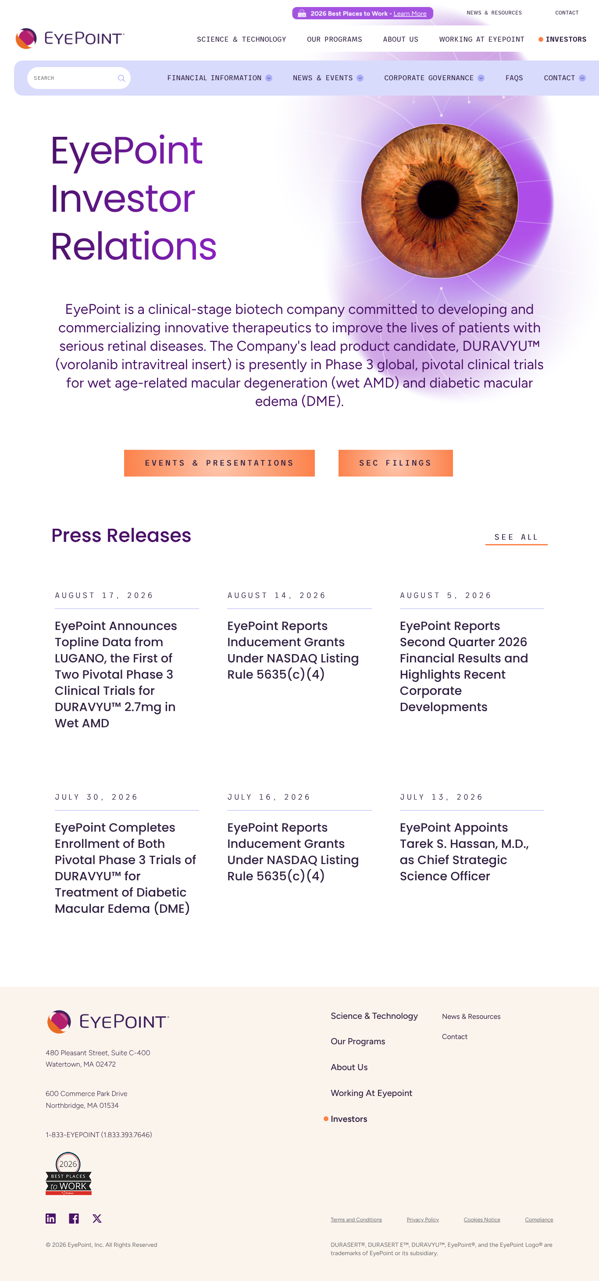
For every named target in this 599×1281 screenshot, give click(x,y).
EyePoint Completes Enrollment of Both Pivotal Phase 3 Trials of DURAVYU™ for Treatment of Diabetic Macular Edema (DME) (125, 868)
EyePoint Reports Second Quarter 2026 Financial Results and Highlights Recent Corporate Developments (464, 666)
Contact (567, 13)
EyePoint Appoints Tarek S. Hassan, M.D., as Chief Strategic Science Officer (464, 851)
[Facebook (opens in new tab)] (74, 1218)
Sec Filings (395, 463)
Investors (566, 39)
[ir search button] (121, 78)
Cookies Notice (482, 1220)
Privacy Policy (423, 1220)
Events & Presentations (220, 463)
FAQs (514, 78)
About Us (400, 39)
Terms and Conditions (356, 1220)
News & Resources (494, 13)
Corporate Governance (429, 78)
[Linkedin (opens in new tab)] (51, 1218)
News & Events (323, 78)
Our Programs (334, 39)
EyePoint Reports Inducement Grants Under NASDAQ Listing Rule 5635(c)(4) (293, 650)
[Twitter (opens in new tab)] (97, 1218)
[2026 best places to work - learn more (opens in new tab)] (363, 13)
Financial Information (214, 78)
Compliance (539, 1220)
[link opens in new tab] (69, 1172)
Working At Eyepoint (482, 39)
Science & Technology (241, 39)
